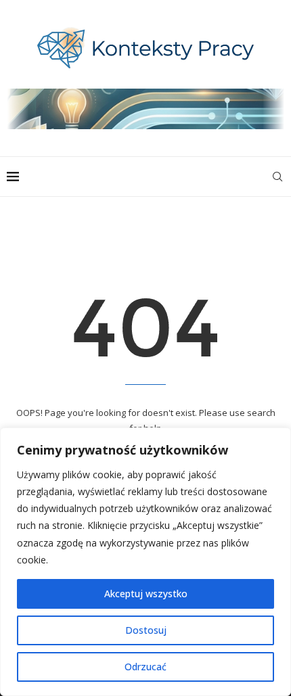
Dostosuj (145, 630)
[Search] (277, 176)
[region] (145, 561)
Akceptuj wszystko (145, 593)
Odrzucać (145, 666)
